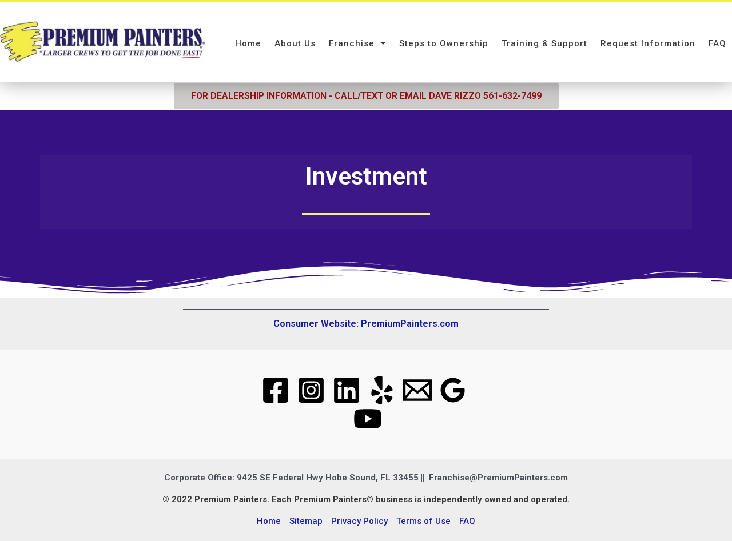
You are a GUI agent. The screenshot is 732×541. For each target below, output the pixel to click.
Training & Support (544, 43)
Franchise (352, 43)
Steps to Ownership (443, 43)
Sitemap (306, 521)
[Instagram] (311, 390)
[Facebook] (275, 390)
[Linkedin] (346, 390)
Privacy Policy (359, 521)
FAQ (717, 43)
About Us (295, 43)
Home (248, 43)
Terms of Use (423, 521)
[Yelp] (382, 390)
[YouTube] (367, 418)
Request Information (647, 43)
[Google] (453, 390)
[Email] (417, 390)
